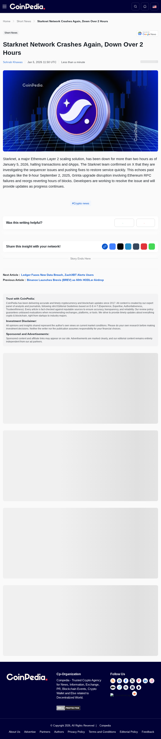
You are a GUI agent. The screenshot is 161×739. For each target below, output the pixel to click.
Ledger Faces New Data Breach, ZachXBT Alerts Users (57, 274)
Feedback (148, 731)
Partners (45, 731)
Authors (59, 731)
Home (6, 21)
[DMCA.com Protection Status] (68, 709)
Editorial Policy (129, 731)
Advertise (30, 731)
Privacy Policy (76, 731)
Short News (24, 21)
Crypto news (81, 203)
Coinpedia (105, 725)
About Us (14, 731)
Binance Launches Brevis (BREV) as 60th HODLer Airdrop (65, 279)
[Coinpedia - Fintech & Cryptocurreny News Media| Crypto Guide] (26, 6)
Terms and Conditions (102, 731)
